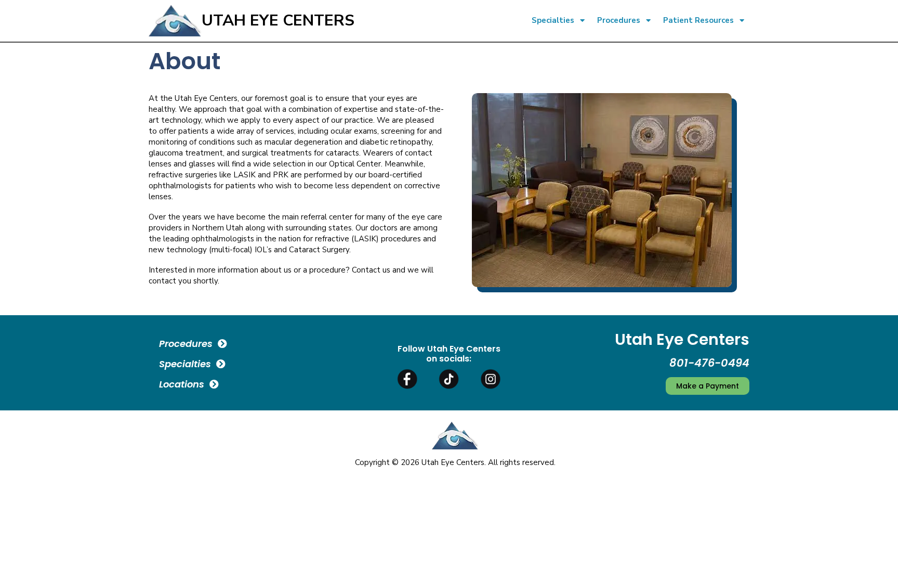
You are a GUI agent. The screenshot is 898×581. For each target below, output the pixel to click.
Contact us (371, 270)
